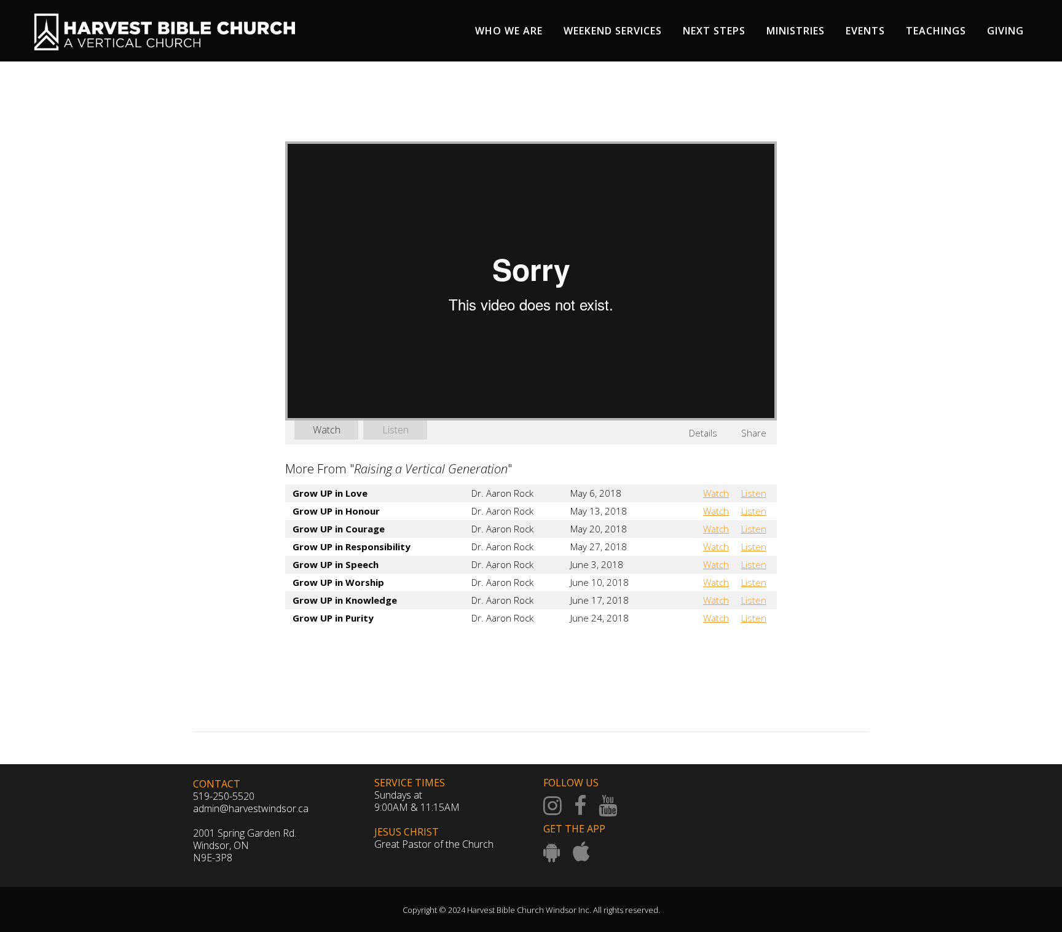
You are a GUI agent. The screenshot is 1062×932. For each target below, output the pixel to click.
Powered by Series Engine (731, 651)
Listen (395, 429)
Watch (326, 429)
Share (753, 433)
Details (703, 433)
